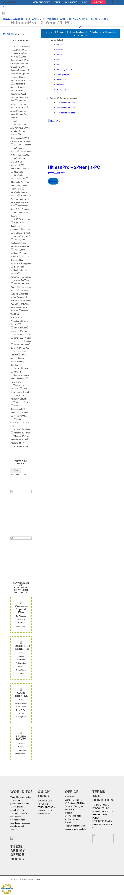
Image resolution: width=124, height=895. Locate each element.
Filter (16, 470)
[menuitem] (42, 2)
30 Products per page (65, 107)
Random (60, 84)
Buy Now (53, 181)
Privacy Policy (100, 808)
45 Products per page (65, 112)
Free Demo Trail (101, 821)
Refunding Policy (102, 811)
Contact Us (44, 800)
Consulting (44, 810)
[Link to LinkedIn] (115, 2)
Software (43, 813)
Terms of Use (99, 804)
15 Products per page (65, 102)
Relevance (61, 79)
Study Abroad (45, 807)
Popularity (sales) (64, 69)
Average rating (62, 74)
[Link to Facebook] (110, 2)
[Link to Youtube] (119, 2)
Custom (59, 49)
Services (43, 804)
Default (59, 44)
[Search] (22, 33)
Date (58, 64)
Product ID (61, 89)
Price (58, 59)
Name (59, 54)
